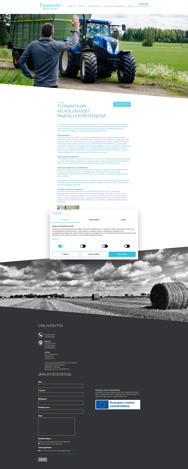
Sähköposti (46, 399)
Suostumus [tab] (65, 220)
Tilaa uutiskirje (142, 6)
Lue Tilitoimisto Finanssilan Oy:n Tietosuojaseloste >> (58, 454)
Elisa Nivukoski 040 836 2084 (50, 336)
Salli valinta (94, 254)
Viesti (40, 416)
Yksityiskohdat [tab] (94, 220)
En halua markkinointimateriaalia (51, 444)
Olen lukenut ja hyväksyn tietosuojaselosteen (55, 451)
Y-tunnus (45, 390)
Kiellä (66, 254)
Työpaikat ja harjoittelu (114, 6)
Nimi (43, 382)
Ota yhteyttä (93, 6)
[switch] (83, 246)
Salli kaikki (122, 254)
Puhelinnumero (47, 407)
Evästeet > (56, 239)
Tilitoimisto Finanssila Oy (51, 6)
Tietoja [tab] (123, 220)
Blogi (130, 6)
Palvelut (71, 6)
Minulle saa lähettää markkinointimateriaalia (55, 442)
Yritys (81, 6)
